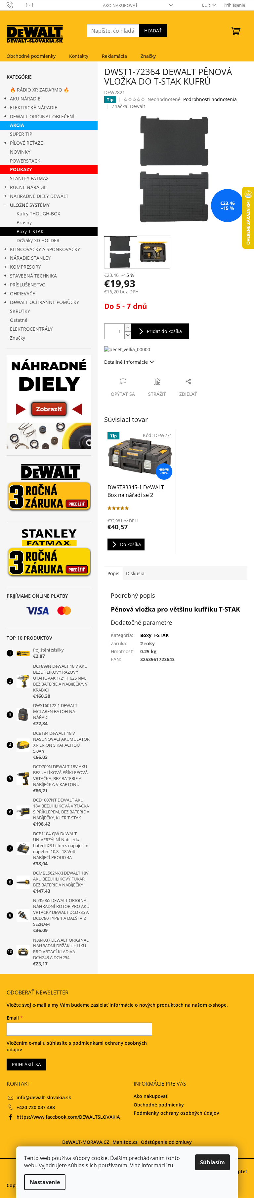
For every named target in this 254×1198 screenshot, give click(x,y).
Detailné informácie (126, 362)
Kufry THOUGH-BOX (38, 213)
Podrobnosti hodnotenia (210, 99)
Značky (17, 338)
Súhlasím (212, 1162)
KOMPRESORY (25, 267)
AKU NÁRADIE (25, 98)
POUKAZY (21, 169)
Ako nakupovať (120, 5)
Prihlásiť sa (26, 1064)
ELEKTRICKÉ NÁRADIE (33, 107)
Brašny (24, 222)
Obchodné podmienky (159, 1105)
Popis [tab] (113, 573)
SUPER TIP (21, 134)
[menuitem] (31, 56)
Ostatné (18, 320)
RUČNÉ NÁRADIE (28, 187)
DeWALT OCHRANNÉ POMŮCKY (44, 302)
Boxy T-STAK (30, 231)
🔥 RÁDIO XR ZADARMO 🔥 (39, 90)
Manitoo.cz (125, 1142)
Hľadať (153, 30)
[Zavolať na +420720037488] (16, 5)
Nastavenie (45, 1182)
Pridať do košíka (164, 331)
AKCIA (17, 125)
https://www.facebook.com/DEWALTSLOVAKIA (68, 1117)
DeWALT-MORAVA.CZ (85, 1142)
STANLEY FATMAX (29, 178)
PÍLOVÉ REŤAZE (26, 143)
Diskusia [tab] (135, 573)
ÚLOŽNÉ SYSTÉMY (30, 205)
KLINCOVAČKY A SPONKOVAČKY (45, 249)
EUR (206, 5)
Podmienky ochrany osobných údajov (176, 1113)
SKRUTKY (20, 311)
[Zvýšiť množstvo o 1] (127, 327)
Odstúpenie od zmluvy (166, 1142)
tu (170, 1165)
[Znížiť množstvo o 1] (127, 335)
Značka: (128, 106)
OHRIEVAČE (22, 293)
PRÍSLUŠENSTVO (28, 284)
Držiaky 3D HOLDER (38, 240)
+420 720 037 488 (36, 1107)
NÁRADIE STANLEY (30, 258)
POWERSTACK (25, 161)
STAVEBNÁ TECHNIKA (33, 276)
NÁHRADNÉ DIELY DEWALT (39, 196)
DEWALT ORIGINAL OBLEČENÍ (42, 116)
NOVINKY (20, 152)
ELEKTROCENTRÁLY (31, 329)
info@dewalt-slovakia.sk (44, 1097)
